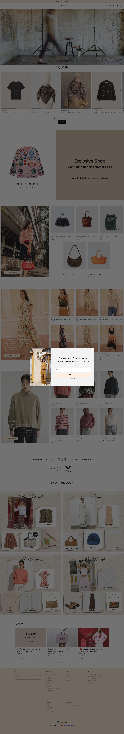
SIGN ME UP (72, 374)
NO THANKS (72, 378)
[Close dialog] (93, 349)
